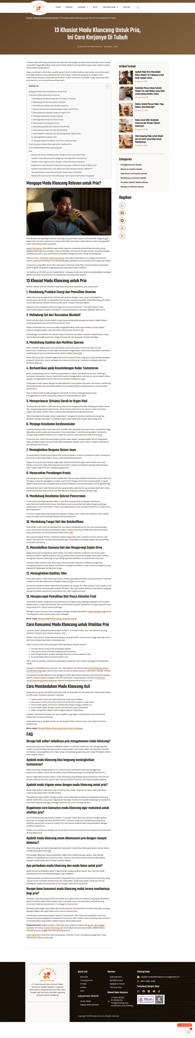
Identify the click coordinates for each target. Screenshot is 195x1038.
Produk (69, 7)
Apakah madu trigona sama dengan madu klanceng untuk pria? (58, 162)
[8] (71, 581)
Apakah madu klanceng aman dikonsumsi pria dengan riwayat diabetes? (62, 169)
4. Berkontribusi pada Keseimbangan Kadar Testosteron (55, 109)
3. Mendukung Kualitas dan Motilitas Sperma (49, 105)
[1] (82, 330)
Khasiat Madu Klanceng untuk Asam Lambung (60, 728)
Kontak (126, 7)
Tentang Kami (109, 7)
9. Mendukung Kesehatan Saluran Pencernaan (50, 126)
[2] (80, 353)
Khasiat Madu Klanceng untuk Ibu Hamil (57, 618)
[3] (76, 386)
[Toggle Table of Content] (106, 86)
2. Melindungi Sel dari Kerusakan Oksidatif (48, 102)
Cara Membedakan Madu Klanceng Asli (45, 148)
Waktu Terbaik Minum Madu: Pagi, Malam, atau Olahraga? (149, 105)
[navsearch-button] (138, 8)
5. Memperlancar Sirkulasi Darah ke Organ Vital (50, 112)
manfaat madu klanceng (52, 258)
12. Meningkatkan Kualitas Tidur (44, 137)
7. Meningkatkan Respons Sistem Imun (47, 119)
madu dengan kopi (96, 611)
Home (58, 7)
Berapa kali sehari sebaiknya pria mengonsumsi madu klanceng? (58, 155)
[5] (108, 483)
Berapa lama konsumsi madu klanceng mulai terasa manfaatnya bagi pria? (63, 176)
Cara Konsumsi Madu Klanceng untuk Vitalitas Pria (50, 144)
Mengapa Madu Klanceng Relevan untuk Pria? (48, 91)
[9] (49, 850)
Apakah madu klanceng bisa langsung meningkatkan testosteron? (59, 158)
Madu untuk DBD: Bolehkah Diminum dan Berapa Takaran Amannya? (147, 123)
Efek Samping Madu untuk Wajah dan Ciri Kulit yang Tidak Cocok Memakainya (149, 139)
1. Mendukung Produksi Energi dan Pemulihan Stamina (53, 98)
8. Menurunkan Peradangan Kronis (45, 123)
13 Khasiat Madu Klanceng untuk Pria (44, 95)
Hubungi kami (33, 935)
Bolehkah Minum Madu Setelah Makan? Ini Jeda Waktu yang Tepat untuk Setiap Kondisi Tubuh (150, 91)
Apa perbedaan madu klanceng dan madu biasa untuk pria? (56, 172)
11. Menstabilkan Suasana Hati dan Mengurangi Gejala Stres (56, 133)
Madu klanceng (34, 248)
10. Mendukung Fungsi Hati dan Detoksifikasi (49, 130)
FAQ (30, 151)
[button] (122, 205)
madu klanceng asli (53, 928)
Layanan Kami (88, 996)
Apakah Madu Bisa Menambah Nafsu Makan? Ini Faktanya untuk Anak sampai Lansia (149, 75)
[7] (61, 555)
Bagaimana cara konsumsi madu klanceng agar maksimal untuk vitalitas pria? (64, 165)
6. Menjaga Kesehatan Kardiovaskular (47, 116)
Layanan (81, 7)
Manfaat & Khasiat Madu (46, 18)
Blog (95, 7)
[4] (100, 435)
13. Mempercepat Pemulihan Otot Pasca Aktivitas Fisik (53, 141)
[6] (71, 532)
